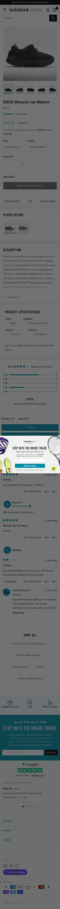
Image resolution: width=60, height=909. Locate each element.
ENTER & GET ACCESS (30, 466)
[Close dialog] (57, 438)
